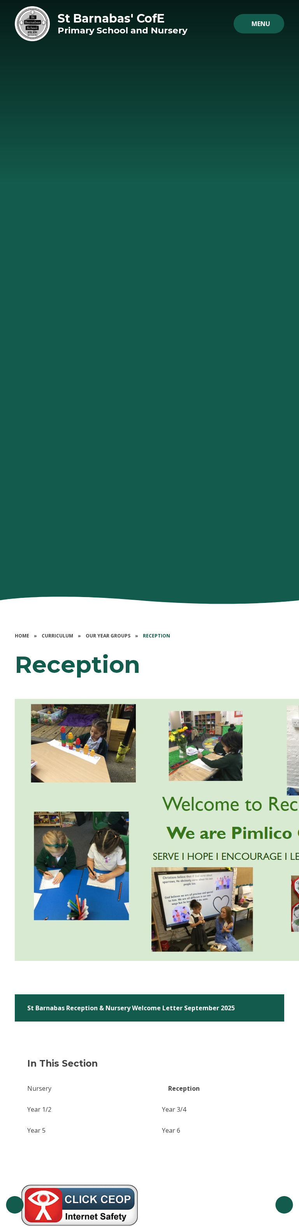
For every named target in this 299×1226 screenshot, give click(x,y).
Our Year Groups (108, 635)
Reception (156, 635)
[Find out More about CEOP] (79, 1205)
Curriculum (57, 635)
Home (22, 635)
